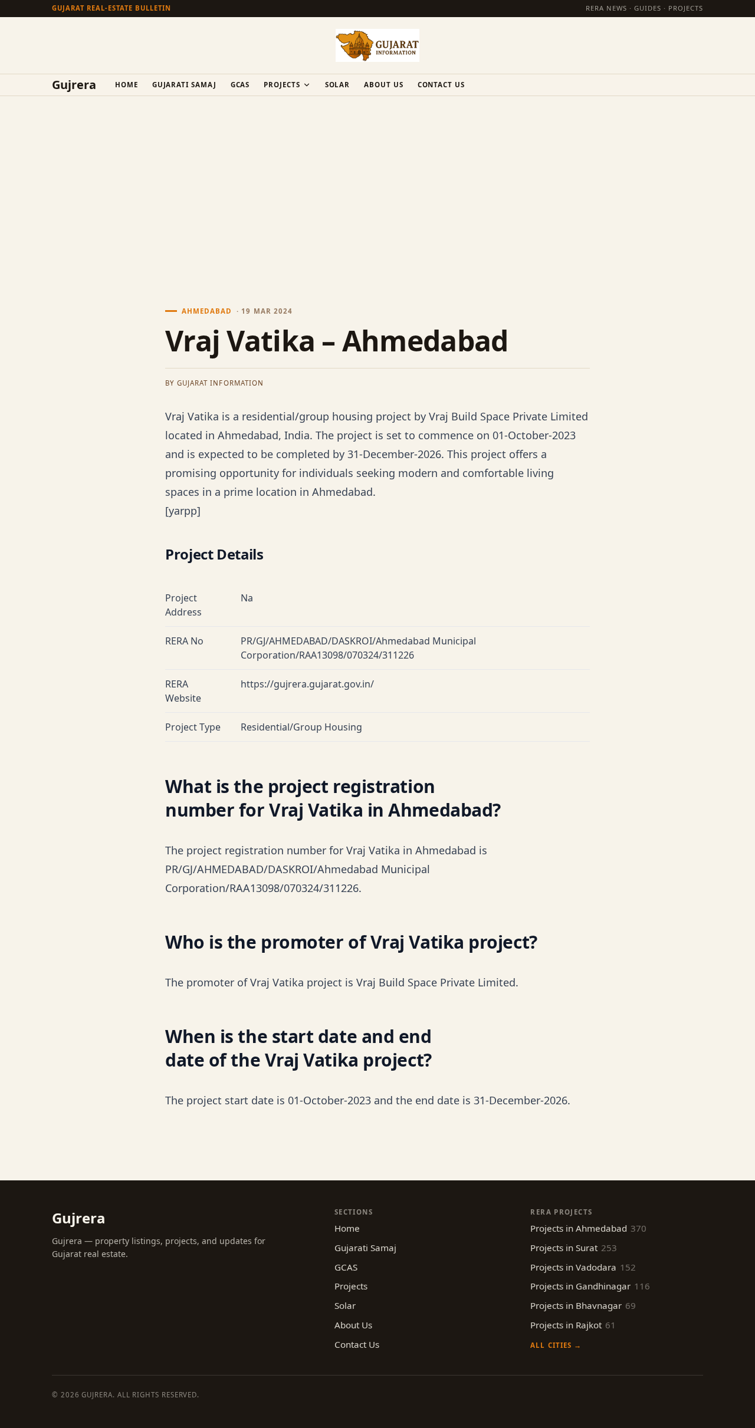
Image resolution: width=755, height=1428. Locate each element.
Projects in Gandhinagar (590, 1286)
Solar (337, 84)
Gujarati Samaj (184, 84)
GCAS (240, 84)
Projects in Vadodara (583, 1267)
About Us (383, 84)
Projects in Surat (573, 1247)
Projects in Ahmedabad (588, 1228)
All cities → (555, 1345)
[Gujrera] (377, 45)
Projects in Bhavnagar (583, 1305)
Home (126, 84)
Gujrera (74, 85)
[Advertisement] (377, 184)
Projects (282, 84)
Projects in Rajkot (573, 1325)
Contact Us (441, 84)
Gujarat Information (220, 383)
